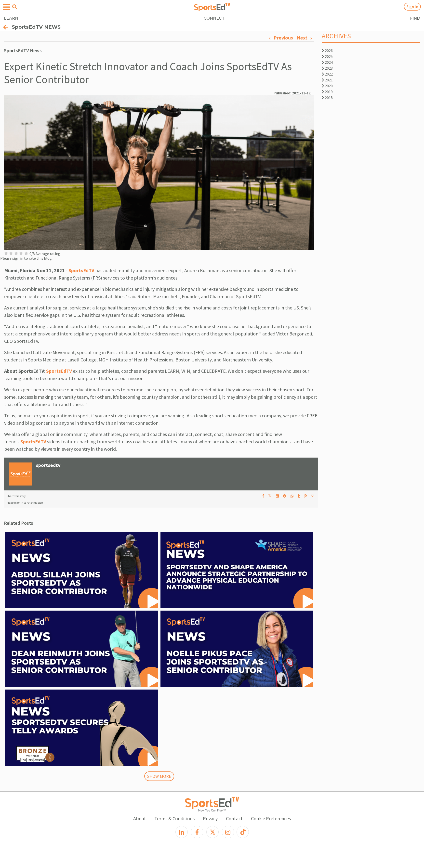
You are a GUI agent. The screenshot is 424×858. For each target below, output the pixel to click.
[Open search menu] (14, 6)
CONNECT (214, 18)
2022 (328, 74)
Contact (234, 818)
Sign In (412, 6)
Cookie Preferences (271, 818)
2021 (328, 79)
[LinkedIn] (181, 832)
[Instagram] (228, 832)
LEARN (11, 18)
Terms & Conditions (174, 818)
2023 (328, 68)
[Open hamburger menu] (6, 7)
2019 (328, 91)
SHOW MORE (159, 776)
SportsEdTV (81, 270)
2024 (328, 62)
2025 (328, 56)
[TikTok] (243, 832)
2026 (328, 50)
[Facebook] (197, 832)
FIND (415, 18)
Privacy (210, 818)
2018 (328, 97)
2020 (328, 85)
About (139, 818)
